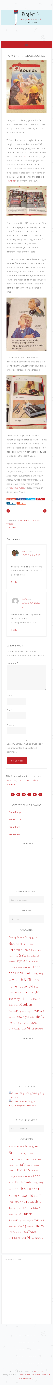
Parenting (15, 1011)
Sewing (21, 1017)
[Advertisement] (30, 865)
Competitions (13, 956)
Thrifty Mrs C (15, 1022)
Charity (23, 944)
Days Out (21, 961)
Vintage (10, 524)
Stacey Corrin (39, 1371)
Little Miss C (34, 999)
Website (11, 724)
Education (33, 961)
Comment (12, 663)
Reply (14, 582)
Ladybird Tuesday (18, 487)
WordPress (23, 1378)
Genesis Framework (41, 1374)
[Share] (8, 503)
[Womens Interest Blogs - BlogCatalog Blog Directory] (26, 1105)
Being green (31, 937)
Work (40, 1028)
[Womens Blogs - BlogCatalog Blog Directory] (26, 1097)
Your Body (11, 180)
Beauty (20, 937)
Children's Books (20, 950)
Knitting (24, 992)
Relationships (26, 1012)
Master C (12, 1005)
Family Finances (15, 967)
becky (25, 551)
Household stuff (29, 986)
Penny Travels (15, 819)
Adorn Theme (24, 1374)
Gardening (30, 973)
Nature (17, 1005)
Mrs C (24, 598)
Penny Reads (15, 834)
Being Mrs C (26, 24)
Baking (12, 937)
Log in (32, 1378)
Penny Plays (14, 826)
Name (10, 695)
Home (13, 986)
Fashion (25, 967)
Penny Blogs (15, 812)
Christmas (36, 950)
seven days (12, 1017)
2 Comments (12, 527)
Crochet (30, 956)
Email (10, 710)
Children (30, 944)
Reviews (37, 1010)
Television (30, 1017)
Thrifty (40, 1017)
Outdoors (26, 1005)
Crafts (22, 955)
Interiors (14, 992)
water (26, 156)
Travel (32, 1022)
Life (23, 998)
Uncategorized (18, 1028)
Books (20, 520)
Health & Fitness (25, 979)
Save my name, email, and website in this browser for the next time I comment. (25, 747)
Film (30, 967)
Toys (25, 1022)
